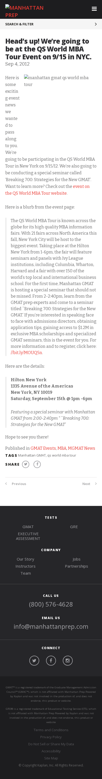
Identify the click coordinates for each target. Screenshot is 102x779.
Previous (18, 484)
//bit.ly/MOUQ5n (26, 352)
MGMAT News (81, 448)
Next (86, 484)
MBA (62, 448)
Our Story (25, 559)
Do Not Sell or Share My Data (51, 744)
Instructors (25, 566)
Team (25, 573)
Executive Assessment (28, 536)
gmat (28, 526)
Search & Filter (19, 24)
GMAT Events (43, 448)
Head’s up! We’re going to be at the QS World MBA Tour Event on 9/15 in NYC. (48, 48)
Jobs (77, 559)
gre (74, 526)
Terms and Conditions (51, 730)
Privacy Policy (51, 737)
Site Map (51, 758)
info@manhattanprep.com (51, 626)
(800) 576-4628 (51, 604)
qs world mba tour (61, 455)
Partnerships (76, 566)
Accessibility (51, 751)
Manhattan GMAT (32, 455)
